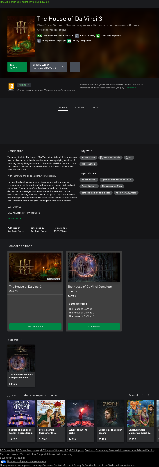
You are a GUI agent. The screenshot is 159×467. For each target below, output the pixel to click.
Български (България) (12, 457)
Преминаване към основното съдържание (24, 1)
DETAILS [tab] (63, 107)
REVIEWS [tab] (79, 107)
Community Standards (107, 450)
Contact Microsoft (63, 465)
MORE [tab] (96, 107)
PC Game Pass (7, 450)
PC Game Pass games (27, 450)
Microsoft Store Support (33, 453)
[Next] (148, 395)
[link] (21, 366)
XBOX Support (76, 450)
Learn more (130, 87)
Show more (12, 218)
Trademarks (114, 465)
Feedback (90, 450)
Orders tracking (63, 453)
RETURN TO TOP (35, 326)
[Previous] (142, 395)
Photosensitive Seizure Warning (137, 450)
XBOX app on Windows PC (54, 450)
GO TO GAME (93, 326)
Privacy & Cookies (83, 465)
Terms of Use (101, 465)
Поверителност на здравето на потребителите (26, 465)
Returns (50, 453)
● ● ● (74, 67)
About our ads (128, 465)
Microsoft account (9, 453)
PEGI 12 (22, 85)
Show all (134, 394)
